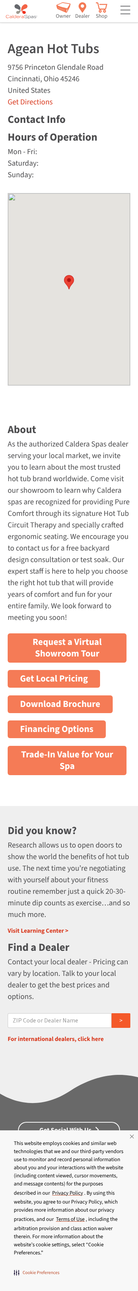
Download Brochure (60, 704)
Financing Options (57, 729)
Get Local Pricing (54, 678)
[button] (36, 1272)
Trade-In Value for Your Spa (67, 760)
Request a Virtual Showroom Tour (67, 647)
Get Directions (30, 102)
